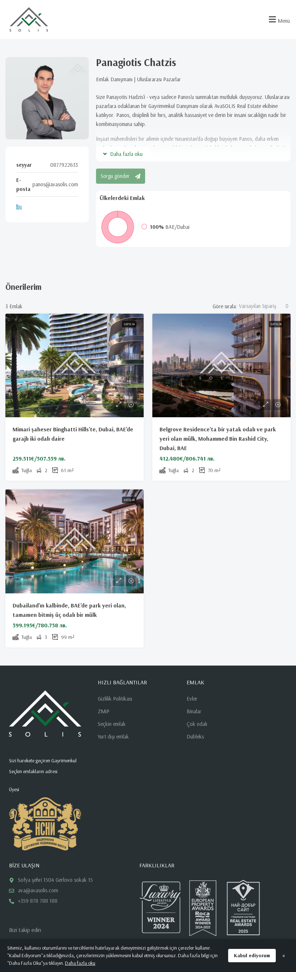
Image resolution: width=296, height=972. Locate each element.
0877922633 (64, 164)
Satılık (129, 324)
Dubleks (195, 736)
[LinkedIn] (20, 207)
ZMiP (103, 711)
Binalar (194, 711)
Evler (192, 698)
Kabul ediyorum (252, 955)
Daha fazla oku (80, 963)
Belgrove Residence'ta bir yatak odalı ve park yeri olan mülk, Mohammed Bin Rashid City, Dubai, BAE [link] (218, 439)
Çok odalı (197, 723)
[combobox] (264, 306)
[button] (278, 19)
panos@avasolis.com (55, 184)
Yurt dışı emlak (113, 736)
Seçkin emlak (112, 723)
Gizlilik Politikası (115, 698)
